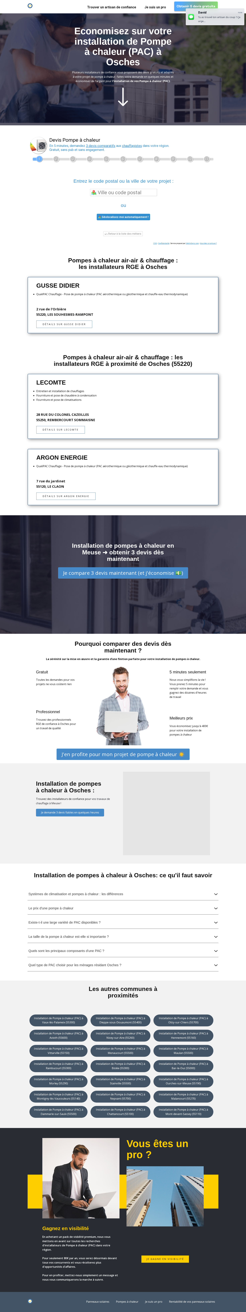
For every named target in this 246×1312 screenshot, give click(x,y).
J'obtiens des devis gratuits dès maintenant (123, 128)
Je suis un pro (155, 7)
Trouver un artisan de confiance (111, 7)
